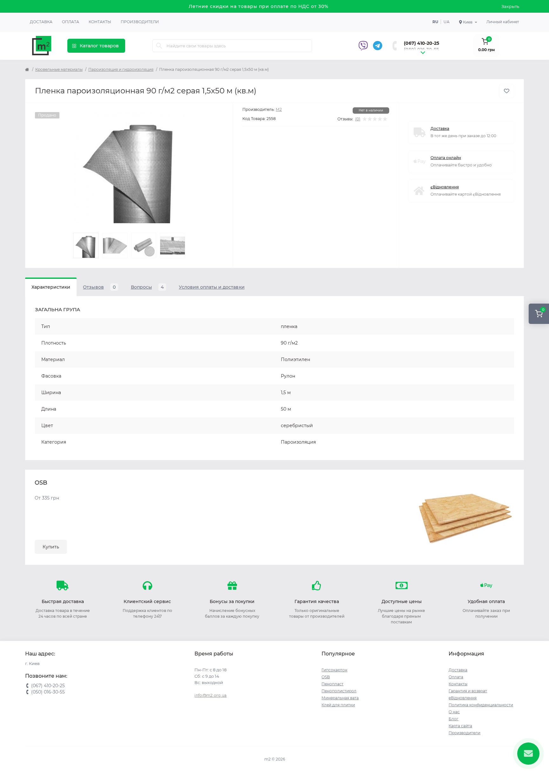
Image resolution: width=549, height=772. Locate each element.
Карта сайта (460, 725)
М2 (279, 109)
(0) (357, 119)
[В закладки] (506, 91)
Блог (453, 718)
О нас (454, 711)
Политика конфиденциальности (481, 704)
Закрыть (510, 6)
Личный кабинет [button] (502, 21)
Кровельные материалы (59, 69)
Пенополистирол (339, 690)
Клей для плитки (338, 704)
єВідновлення (444, 187)
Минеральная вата (340, 697)
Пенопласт (332, 683)
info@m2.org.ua (210, 695)
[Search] (159, 45)
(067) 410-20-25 (421, 43)
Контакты (100, 21)
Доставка (41, 21)
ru (435, 21)
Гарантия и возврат (468, 690)
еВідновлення (463, 697)
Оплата (70, 21)
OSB (326, 677)
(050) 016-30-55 (421, 49)
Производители (140, 21)
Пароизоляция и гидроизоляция (120, 69)
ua (447, 21)
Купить (51, 547)
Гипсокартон (334, 670)
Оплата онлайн (445, 157)
